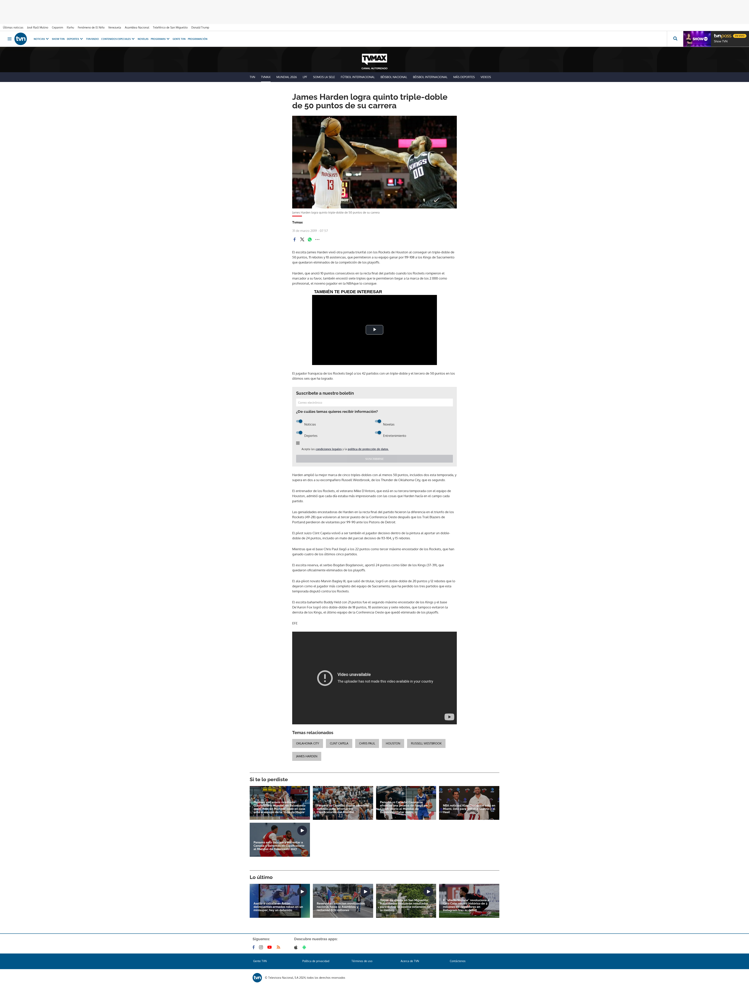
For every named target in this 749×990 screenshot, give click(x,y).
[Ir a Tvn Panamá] (20, 39)
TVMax (266, 77)
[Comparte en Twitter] (302, 239)
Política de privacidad (315, 961)
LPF (305, 77)
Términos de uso (361, 961)
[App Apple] (296, 947)
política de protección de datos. (368, 449)
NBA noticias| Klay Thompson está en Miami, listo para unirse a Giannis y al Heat (469, 809)
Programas (158, 38)
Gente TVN (179, 38)
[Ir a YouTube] (270, 947)
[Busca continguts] (675, 39)
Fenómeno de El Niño (91, 27)
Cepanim (57, 27)
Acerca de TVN (410, 961)
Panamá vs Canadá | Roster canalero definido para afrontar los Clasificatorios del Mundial (342, 809)
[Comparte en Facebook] (294, 239)
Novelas (143, 38)
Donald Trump (200, 27)
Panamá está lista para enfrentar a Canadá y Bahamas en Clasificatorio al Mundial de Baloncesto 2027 (279, 846)
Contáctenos (458, 961)
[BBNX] (257, 977)
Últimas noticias (13, 27)
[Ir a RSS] (279, 947)
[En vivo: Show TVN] (697, 39)
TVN (252, 77)
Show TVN (58, 38)
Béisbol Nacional (394, 77)
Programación (197, 38)
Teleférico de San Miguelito (170, 27)
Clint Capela (339, 743)
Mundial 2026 (286, 77)
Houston (393, 743)
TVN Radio (92, 38)
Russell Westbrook (426, 743)
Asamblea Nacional (137, 27)
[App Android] (305, 947)
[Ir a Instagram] (261, 947)
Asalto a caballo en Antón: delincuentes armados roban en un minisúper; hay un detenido (278, 907)
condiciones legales (329, 449)
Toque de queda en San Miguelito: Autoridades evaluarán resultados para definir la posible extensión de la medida (405, 905)
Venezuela (114, 27)
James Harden (306, 756)
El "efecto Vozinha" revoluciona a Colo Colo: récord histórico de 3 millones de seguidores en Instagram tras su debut (466, 905)
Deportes (73, 38)
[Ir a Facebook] (254, 947)
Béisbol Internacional (430, 77)
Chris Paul (367, 743)
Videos (486, 77)
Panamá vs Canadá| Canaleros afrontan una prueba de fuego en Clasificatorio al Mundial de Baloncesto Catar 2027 (403, 807)
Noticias (39, 38)
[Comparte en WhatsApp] (310, 239)
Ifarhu (70, 27)
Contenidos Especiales (116, 38)
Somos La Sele (324, 77)
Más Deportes (464, 77)
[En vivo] (717, 34)
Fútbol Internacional (358, 77)
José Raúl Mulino (37, 27)
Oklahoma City (307, 743)
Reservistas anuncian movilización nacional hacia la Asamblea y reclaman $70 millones (341, 907)
